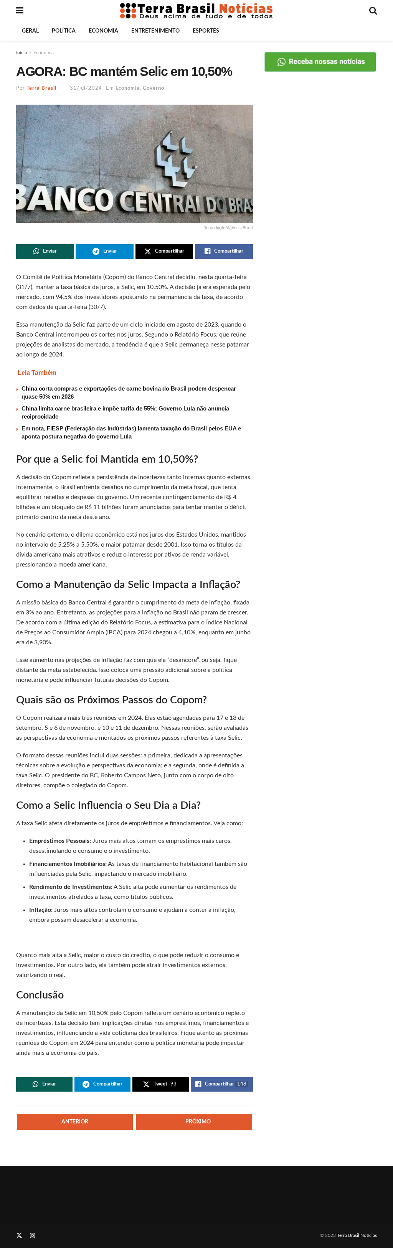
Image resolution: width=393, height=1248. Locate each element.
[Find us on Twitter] (19, 1235)
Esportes (206, 31)
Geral (30, 31)
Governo (153, 88)
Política (64, 31)
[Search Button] (373, 10)
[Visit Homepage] (196, 10)
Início (21, 52)
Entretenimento (155, 31)
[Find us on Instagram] (32, 1235)
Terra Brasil (41, 88)
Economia (103, 31)
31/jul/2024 (86, 88)
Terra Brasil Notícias (357, 1235)
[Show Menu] (19, 10)
